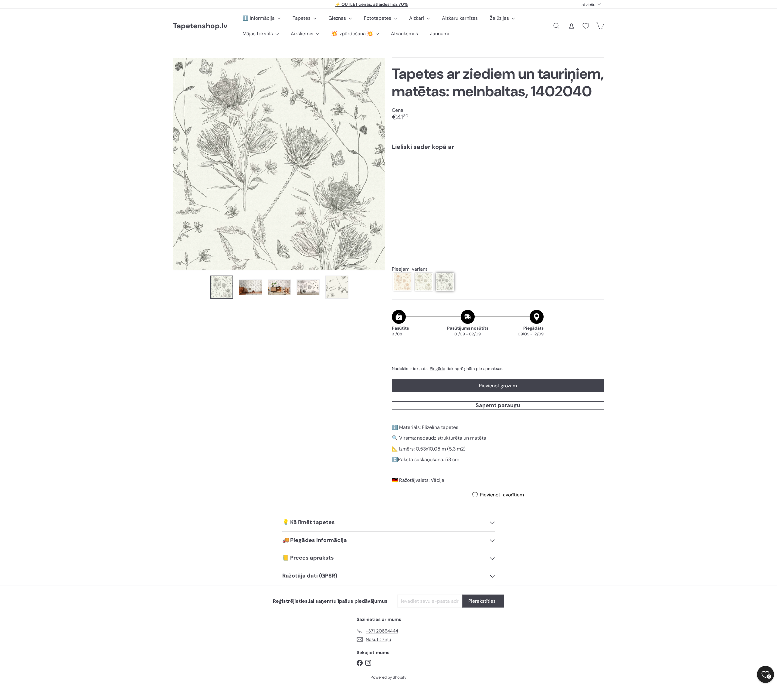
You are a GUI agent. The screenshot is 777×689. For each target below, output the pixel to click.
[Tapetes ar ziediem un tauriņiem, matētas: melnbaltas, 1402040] (498, 176)
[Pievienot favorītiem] (596, 167)
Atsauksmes (404, 33)
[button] (402, 282)
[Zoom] (279, 164)
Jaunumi (439, 33)
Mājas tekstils (258, 33)
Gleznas (337, 18)
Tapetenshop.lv (200, 26)
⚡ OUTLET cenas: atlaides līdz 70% (371, 4)
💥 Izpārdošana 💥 (352, 33)
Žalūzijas (500, 18)
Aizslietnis (302, 33)
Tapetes (302, 18)
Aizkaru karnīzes (460, 18)
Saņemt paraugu (498, 405)
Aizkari (417, 18)
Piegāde (437, 368)
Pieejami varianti (410, 269)
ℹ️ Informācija (259, 18)
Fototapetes (378, 18)
